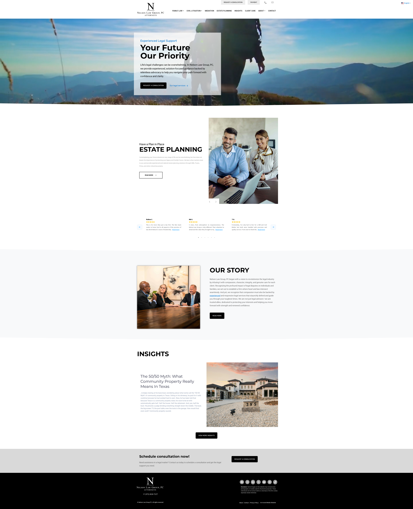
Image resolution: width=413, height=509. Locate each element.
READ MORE (217, 316)
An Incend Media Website (268, 502)
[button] (275, 394)
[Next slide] (216, 201)
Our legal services (177, 85)
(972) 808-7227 (151, 494)
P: (144, 494)
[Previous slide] (209, 201)
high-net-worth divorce (191, 160)
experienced (215, 295)
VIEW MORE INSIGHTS (206, 435)
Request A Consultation (153, 85)
